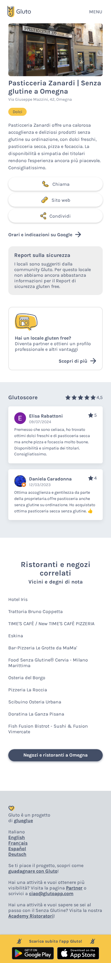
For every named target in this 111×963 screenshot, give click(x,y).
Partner (74, 888)
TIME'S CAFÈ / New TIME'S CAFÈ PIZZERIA (51, 623)
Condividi (60, 216)
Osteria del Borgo (26, 677)
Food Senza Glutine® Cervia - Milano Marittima (48, 662)
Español (17, 848)
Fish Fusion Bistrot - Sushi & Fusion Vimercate (48, 728)
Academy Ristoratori (31, 916)
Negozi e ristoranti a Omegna (55, 755)
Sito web (61, 200)
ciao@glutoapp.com (51, 893)
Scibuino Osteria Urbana (34, 702)
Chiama (61, 184)
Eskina (15, 635)
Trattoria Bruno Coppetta (35, 611)
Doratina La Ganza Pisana (36, 714)
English (16, 837)
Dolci (17, 111)
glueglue (23, 820)
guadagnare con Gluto (32, 871)
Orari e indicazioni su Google (40, 234)
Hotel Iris (18, 599)
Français (18, 843)
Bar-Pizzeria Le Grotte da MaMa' (42, 648)
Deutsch (17, 854)
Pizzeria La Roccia (27, 689)
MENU (95, 11)
